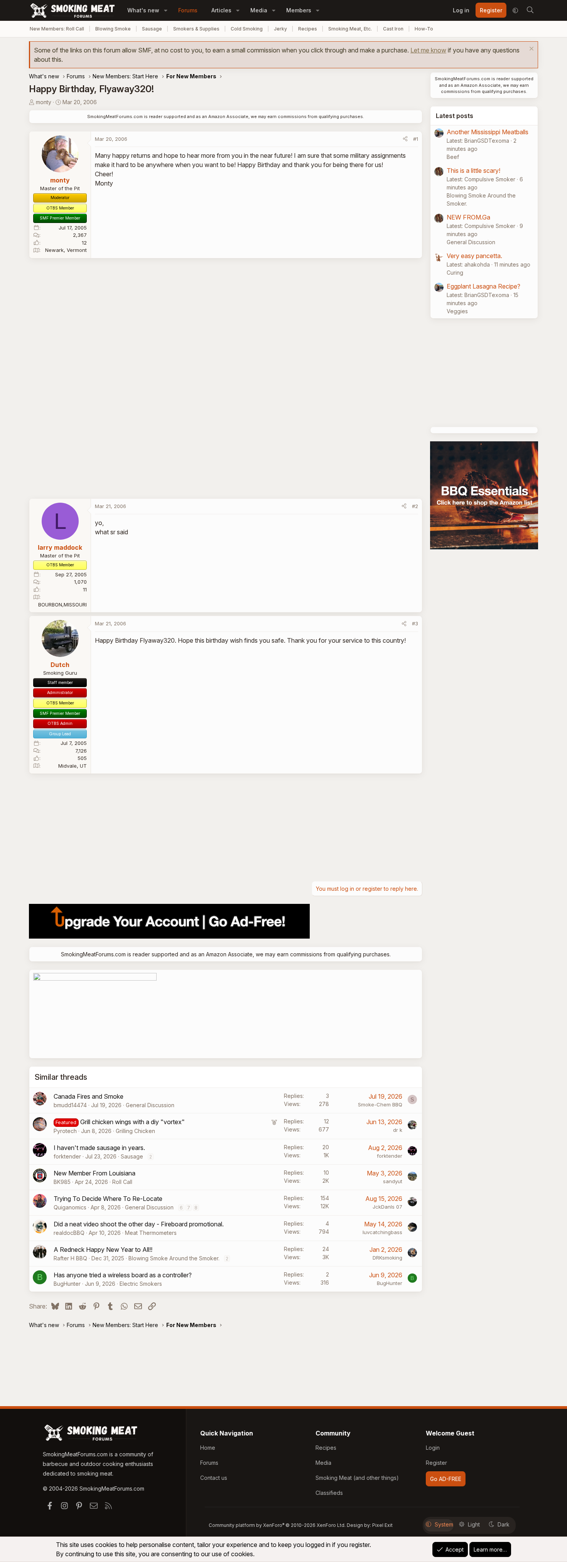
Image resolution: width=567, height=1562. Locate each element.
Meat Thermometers (151, 1232)
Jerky (280, 29)
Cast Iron (393, 29)
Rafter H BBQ (70, 1258)
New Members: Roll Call (57, 29)
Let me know (428, 50)
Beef (453, 157)
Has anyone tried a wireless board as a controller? (123, 1275)
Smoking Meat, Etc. (350, 29)
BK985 (62, 1182)
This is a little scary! (473, 170)
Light (474, 1524)
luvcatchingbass (382, 1232)
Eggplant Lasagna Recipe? (483, 286)
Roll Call (122, 1182)
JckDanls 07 (387, 1207)
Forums (187, 10)
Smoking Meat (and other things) (357, 1477)
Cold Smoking (247, 29)
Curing (455, 272)
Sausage (152, 29)
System (444, 1524)
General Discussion (150, 1105)
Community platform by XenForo (277, 1525)
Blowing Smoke (113, 29)
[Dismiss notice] (530, 50)
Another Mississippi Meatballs (487, 132)
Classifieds (329, 1492)
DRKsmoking (387, 1258)
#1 (415, 139)
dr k (397, 1130)
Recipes (307, 29)
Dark (504, 1524)
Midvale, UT (72, 766)
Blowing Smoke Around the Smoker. (173, 1258)
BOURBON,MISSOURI (62, 604)
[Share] (405, 139)
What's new (143, 10)
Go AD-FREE (445, 1479)
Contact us (213, 1477)
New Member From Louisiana (94, 1173)
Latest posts (454, 116)
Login (433, 1447)
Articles (221, 10)
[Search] (530, 10)
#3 (415, 623)
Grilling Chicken (135, 1131)
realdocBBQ (69, 1232)
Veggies (457, 311)
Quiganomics (70, 1207)
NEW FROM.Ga (468, 217)
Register (436, 1462)
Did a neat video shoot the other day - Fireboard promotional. (139, 1224)
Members (298, 10)
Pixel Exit (382, 1525)
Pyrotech (65, 1131)
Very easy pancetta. (474, 256)
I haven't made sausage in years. (99, 1148)
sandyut (392, 1181)
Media (258, 10)
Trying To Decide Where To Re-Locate (108, 1198)
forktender (67, 1156)
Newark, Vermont (66, 250)
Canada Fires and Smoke (88, 1096)
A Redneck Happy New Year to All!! (103, 1249)
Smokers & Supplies (196, 29)
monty (43, 102)
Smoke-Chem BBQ (380, 1104)
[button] (165, 10)
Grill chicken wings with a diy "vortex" (132, 1122)
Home (207, 1447)
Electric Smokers (141, 1283)
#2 (415, 506)
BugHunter (67, 1283)
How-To (424, 29)
